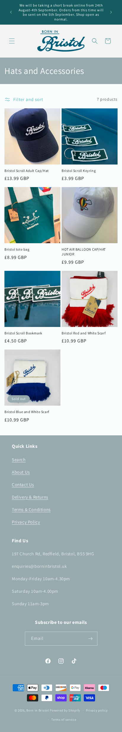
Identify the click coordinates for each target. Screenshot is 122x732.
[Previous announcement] (10, 12)
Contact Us (23, 484)
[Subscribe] (90, 639)
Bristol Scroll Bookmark (23, 333)
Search (19, 459)
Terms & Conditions (31, 509)
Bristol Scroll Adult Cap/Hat (26, 170)
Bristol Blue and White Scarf (26, 412)
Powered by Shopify (65, 710)
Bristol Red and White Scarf (83, 333)
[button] (11, 41)
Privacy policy (97, 710)
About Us (21, 472)
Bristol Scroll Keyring (79, 170)
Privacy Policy (26, 522)
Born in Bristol (37, 710)
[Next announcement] (111, 12)
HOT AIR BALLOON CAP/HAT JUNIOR (84, 251)
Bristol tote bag (17, 249)
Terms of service (63, 719)
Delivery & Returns (30, 497)
